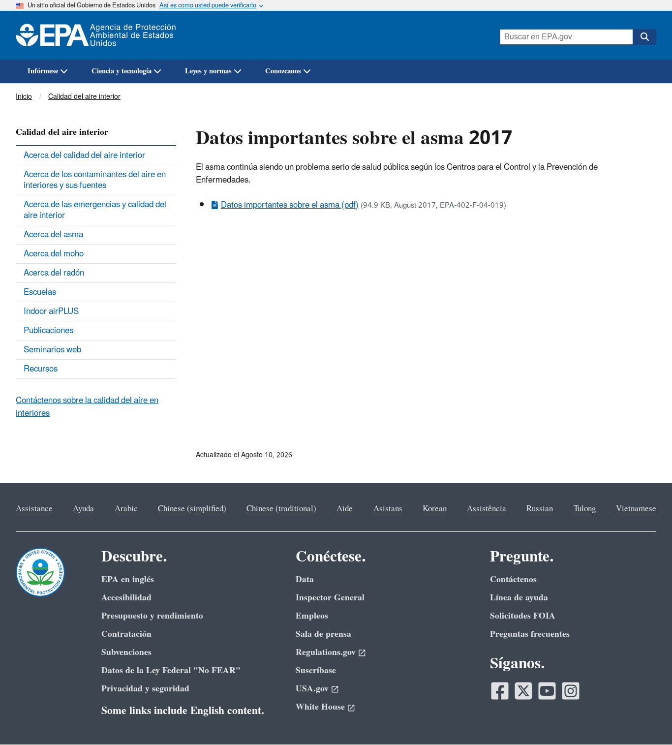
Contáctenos (513, 579)
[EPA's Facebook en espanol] (500, 691)
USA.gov (312, 688)
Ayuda (83, 509)
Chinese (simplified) (192, 509)
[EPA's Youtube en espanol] (547, 691)
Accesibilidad (126, 597)
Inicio (24, 97)
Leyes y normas (208, 71)
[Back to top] (645, 718)
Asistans (387, 509)
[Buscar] (644, 37)
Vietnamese (636, 509)
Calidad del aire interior (84, 97)
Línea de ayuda (519, 597)
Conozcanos (283, 71)
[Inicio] (101, 35)
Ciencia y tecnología (122, 71)
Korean (435, 509)
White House (320, 707)
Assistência (486, 509)
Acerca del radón (54, 273)
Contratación (126, 634)
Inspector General (330, 597)
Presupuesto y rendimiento (152, 616)
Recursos (41, 369)
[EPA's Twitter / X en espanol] (523, 691)
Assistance (34, 509)
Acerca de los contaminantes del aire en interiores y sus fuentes (95, 180)
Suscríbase (316, 670)
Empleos (312, 616)
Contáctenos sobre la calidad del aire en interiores (87, 407)
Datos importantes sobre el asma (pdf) (290, 205)
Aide (344, 509)
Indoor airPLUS (51, 311)
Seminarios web (52, 350)
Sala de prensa (323, 634)
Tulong (585, 509)
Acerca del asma (53, 235)
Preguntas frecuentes (530, 634)
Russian (539, 509)
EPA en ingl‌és (127, 579)
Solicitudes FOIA (522, 616)
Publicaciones (48, 331)
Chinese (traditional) (281, 509)
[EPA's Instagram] (570, 691)
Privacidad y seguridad (145, 688)
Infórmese (43, 71)
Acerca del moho (54, 254)
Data (305, 579)
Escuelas (40, 292)
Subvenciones (126, 652)
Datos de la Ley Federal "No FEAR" (171, 670)
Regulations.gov (326, 652)
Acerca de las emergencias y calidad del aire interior (95, 210)
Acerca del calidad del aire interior (84, 155)
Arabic (126, 509)
